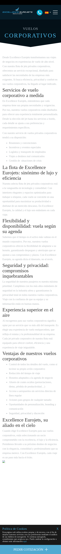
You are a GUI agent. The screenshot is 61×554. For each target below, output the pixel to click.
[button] (48, 12)
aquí (25, 541)
